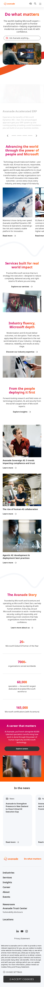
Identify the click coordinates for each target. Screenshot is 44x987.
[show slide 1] (14, 135)
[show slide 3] (24, 135)
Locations (8, 919)
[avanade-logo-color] (9, 3)
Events (6, 896)
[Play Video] (22, 53)
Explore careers (22, 749)
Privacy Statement (22, 938)
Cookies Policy (6, 967)
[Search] (35, 3)
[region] (22, 964)
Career (6, 887)
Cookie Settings (14, 972)
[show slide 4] (30, 135)
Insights (7, 882)
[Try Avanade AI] (30, 3)
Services (7, 877)
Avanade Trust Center (15, 908)
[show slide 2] (19, 135)
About (6, 892)
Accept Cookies (23, 979)
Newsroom (9, 904)
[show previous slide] (7, 135)
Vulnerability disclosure (13, 912)
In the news (22, 788)
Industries (8, 872)
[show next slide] (36, 135)
